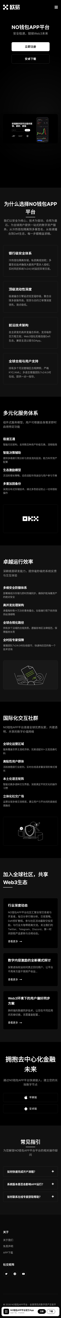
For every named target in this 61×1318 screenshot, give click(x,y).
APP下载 (8, 1252)
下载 (51, 1311)
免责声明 (8, 1246)
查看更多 (13, 941)
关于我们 (8, 1240)
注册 (42, 1311)
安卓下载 (30, 58)
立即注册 (30, 46)
